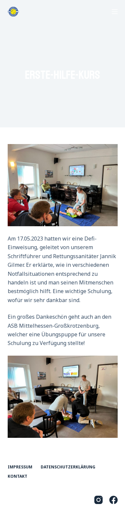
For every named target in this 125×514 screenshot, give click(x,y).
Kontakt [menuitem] (17, 476)
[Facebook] (113, 500)
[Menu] (115, 12)
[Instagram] (98, 500)
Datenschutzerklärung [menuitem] (68, 467)
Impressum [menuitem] (20, 467)
